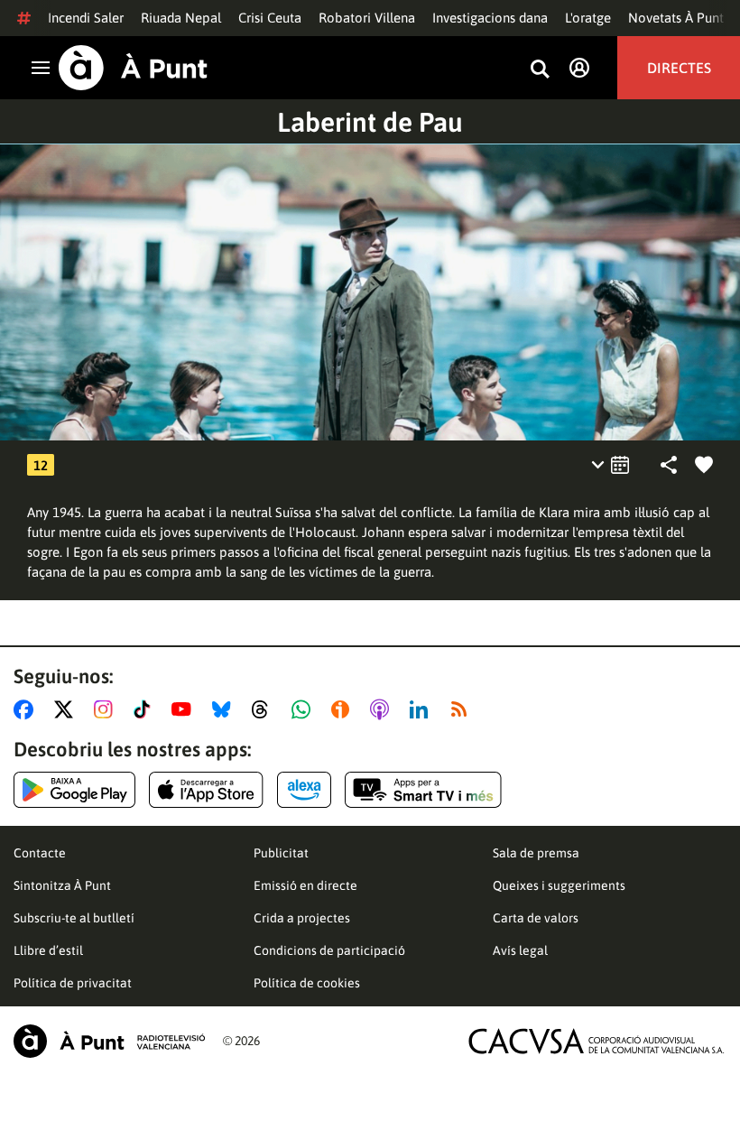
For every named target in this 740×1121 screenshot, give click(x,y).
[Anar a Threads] (265, 709)
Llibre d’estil (48, 950)
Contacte (40, 853)
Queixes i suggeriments (559, 885)
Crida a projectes (302, 918)
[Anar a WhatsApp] (304, 709)
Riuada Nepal (181, 17)
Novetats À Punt (676, 17)
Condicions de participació (329, 950)
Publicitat (281, 853)
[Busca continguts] (539, 70)
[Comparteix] (669, 465)
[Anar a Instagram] (107, 709)
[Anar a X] (67, 709)
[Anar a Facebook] (27, 709)
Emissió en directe (305, 885)
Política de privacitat (73, 983)
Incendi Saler (86, 17)
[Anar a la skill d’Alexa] (304, 790)
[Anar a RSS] (463, 709)
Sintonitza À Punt (62, 885)
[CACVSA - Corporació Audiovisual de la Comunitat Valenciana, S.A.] (596, 1041)
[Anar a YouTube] (185, 709)
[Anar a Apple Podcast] (383, 709)
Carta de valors (535, 918)
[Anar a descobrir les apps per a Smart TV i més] (423, 790)
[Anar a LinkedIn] (422, 709)
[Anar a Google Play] (74, 790)
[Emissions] (611, 465)
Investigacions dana (490, 17)
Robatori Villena (367, 17)
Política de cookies (307, 983)
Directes (679, 68)
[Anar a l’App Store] (206, 790)
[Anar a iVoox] (343, 709)
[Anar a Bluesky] (225, 709)
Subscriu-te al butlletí (74, 918)
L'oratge (588, 17)
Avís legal (520, 950)
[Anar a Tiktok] (146, 709)
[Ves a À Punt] (133, 67)
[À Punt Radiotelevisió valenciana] (109, 1041)
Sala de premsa (536, 853)
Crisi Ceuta (269, 17)
